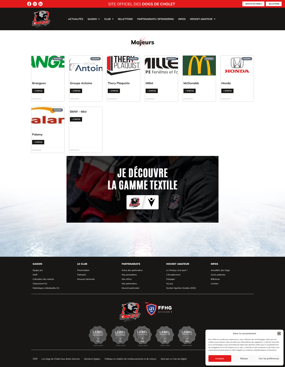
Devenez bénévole (86, 279)
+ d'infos (38, 91)
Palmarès (81, 274)
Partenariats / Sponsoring (155, 18)
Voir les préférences (269, 358)
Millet (149, 83)
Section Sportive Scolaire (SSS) (181, 288)
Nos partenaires (129, 283)
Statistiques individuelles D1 (46, 288)
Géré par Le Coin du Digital (173, 359)
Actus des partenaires (132, 270)
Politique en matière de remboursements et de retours (130, 359)
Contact (214, 283)
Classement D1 (40, 283)
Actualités (75, 18)
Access (169, 283)
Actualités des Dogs (220, 270)
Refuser (244, 358)
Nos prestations (129, 274)
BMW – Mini (78, 111)
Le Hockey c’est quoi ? (176, 270)
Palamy (37, 134)
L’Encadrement (173, 274)
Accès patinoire (218, 274)
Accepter (219, 358)
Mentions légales (92, 359)
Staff (35, 274)
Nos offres (127, 279)
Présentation (83, 270)
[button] (279, 333)
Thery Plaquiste (119, 83)
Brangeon (39, 83)
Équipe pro (38, 270)
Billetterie (125, 18)
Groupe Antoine (81, 83)
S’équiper (170, 279)
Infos (182, 18)
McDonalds (191, 83)
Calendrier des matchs (43, 279)
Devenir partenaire (130, 288)
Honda (226, 83)
